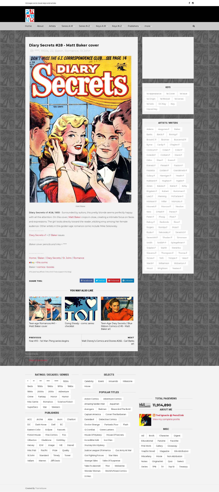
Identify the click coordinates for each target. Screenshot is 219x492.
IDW (41, 445)
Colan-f (166, 150)
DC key (162, 104)
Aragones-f (163, 129)
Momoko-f (177, 201)
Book (151, 435)
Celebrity (88, 381)
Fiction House (34, 435)
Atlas (50, 419)
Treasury (183, 466)
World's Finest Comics (115, 471)
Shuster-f (167, 237)
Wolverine (120, 466)
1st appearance (154, 93)
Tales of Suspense (111, 460)
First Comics (51, 435)
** (34, 381)
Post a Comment (38, 360)
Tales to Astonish (92, 466)
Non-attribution (174, 456)
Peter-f (150, 217)
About (40, 26)
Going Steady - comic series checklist (79, 325)
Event (101, 381)
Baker (59, 50)
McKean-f (152, 201)
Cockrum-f (152, 150)
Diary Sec (34, 235)
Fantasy (42, 396)
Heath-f (180, 175)
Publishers (133, 26)
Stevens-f (151, 253)
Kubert (165, 191)
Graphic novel (148, 451)
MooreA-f (151, 206)
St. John (67, 258)
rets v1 (42, 235)
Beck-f (160, 134)
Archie (40, 419)
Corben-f (165, 155)
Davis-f (178, 155)
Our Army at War (123, 450)
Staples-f (151, 248)
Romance (72, 50)
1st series (179, 99)
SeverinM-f (152, 237)
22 (51, 50)
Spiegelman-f (178, 242)
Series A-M (67, 26)
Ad (142, 435)
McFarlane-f (177, 196)
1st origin (151, 99)
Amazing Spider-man (94, 404)
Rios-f (177, 222)
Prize (54, 450)
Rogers (150, 227)
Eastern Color (34, 429)
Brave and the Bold (120, 409)
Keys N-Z (117, 26)
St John (85, 50)
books (50, 267)
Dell (53, 424)
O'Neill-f (160, 211)
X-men (87, 476)
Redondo (164, 222)
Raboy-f (151, 222)
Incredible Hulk (91, 440)
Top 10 (171, 466)
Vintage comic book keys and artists (40, 3)
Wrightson (162, 268)
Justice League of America (97, 450)
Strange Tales (91, 460)
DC (29, 424)
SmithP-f (161, 242)
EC (61, 424)
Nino (149, 211)
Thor (107, 466)
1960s (50, 386)
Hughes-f (166, 180)
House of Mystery (93, 435)
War (45, 407)
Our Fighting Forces (94, 455)
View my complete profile (166, 419)
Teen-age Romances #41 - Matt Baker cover (42, 325)
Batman (102, 409)
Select (180, 461)
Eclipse (48, 429)
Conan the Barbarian (116, 414)
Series (144, 466)
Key (173, 104)
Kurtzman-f (179, 191)
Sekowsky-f (165, 232)
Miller (164, 201)
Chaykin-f (175, 144)
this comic (42, 262)
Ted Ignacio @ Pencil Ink (170, 415)
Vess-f (185, 258)
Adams (150, 129)
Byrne (149, 144)
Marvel (70, 445)
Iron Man (108, 440)
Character (164, 435)
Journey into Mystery (94, 445)
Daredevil (89, 419)
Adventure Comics (112, 399)
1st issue (183, 93)
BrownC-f (151, 139)
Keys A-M (101, 26)
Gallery (159, 446)
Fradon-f (178, 165)
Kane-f (173, 186)
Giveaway (172, 446)
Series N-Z (84, 26)
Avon (59, 419)
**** (37, 50)
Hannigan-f (165, 175)
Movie (87, 386)
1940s (30, 386)
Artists (52, 26)
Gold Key (60, 440)
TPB (154, 466)
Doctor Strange (92, 424)
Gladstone (46, 440)
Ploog (162, 217)
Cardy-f (161, 144)
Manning (162, 196)
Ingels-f (180, 180)
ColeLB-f (151, 155)
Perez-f (173, 211)
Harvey (30, 445)
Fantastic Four (111, 424)
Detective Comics (108, 419)
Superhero (32, 407)
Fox (64, 435)
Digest (177, 435)
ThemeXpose (40, 488)
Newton (180, 206)
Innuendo (113, 381)
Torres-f (150, 258)
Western (56, 407)
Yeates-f (176, 268)
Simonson (182, 237)
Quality (65, 450)
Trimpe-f (172, 258)
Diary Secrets (53, 258)
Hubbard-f (152, 180)
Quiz (170, 461)
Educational (147, 441)
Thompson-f (167, 253)
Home (28, 26)
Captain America (92, 414)
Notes (144, 461)
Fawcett (61, 429)
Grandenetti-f (180, 170)
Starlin (164, 248)
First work (146, 446)
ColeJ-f (178, 150)
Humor (65, 396)
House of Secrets (115, 435)
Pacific (44, 450)
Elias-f (160, 160)
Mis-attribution (181, 451)
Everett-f (151, 165)
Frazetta (151, 170)
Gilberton (31, 440)
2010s (51, 391)
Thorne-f (182, 253)
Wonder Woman (92, 471)
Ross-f (175, 227)
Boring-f (173, 134)
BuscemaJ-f (180, 139)
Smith (149, 242)
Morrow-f (166, 206)
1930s (65, 381)
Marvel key (152, 109)
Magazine (164, 451)
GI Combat (89, 429)
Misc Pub (31, 450)
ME (60, 445)
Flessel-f (165, 165)
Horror (54, 396)
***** (56, 381)
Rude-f (150, 232)
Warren (42, 460)
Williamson (164, 263)
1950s (44, 50)
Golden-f (164, 170)
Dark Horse (40, 424)
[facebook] (189, 3)
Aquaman (114, 404)
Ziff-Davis (55, 460)
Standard (44, 455)
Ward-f (150, 263)
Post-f (173, 217)
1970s (60, 386)
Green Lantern (107, 429)
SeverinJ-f (180, 232)
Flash (125, 424)
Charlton (71, 419)
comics (41, 267)
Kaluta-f (161, 186)
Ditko (149, 160)
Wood (150, 268)
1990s (30, 391)
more (147, 26)
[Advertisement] (168, 57)
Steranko (176, 248)
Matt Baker (75, 217)
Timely (56, 455)
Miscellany (146, 456)
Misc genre (32, 402)
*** (40, 381)
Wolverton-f (180, 263)
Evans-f (171, 160)
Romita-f (163, 227)
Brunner (165, 139)
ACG (29, 419)
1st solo (150, 104)
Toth (161, 258)
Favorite (174, 441)
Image (51, 445)
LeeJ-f (150, 196)
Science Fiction (65, 402)
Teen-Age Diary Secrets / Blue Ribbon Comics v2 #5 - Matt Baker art (116, 326)
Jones (149, 186)
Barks (149, 134)
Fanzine (161, 441)
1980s (70, 386)
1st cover (170, 93)
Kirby (184, 186)
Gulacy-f (151, 175)
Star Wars (113, 455)
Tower (68, 455)
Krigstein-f (152, 191)
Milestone (127, 381)
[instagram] (193, 3)
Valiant (30, 460)
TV (162, 466)
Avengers (89, 409)
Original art (157, 461)
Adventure (64, 391)
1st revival (165, 99)
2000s (41, 391)
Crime (30, 396)
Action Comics (91, 399)
